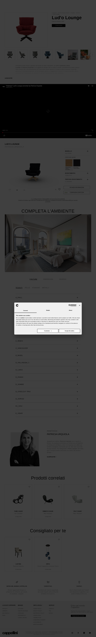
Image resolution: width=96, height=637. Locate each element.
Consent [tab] (25, 310)
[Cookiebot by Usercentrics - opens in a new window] (69, 305)
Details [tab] (48, 310)
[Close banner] (79, 305)
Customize (47, 330)
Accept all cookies (69, 330)
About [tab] (70, 310)
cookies (22, 317)
